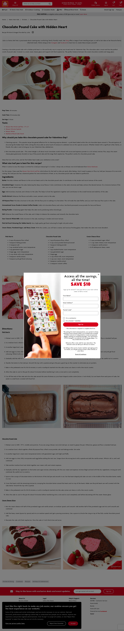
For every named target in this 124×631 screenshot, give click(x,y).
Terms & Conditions (80, 354)
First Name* (67, 296)
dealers (66, 336)
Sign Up (80, 324)
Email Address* (68, 303)
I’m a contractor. (71, 318)
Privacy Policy (90, 338)
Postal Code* (67, 310)
